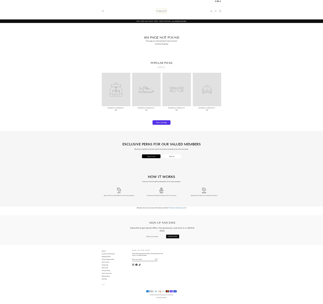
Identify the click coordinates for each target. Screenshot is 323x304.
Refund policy (106, 276)
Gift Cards (105, 268)
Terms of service (107, 273)
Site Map (104, 279)
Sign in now (151, 156)
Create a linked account (178, 208)
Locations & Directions (108, 254)
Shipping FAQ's (106, 256)
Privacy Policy (106, 270)
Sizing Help (105, 265)
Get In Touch (105, 262)
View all (161, 67)
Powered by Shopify (161, 297)
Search (104, 251)
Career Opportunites (108, 259)
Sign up (171, 156)
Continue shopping (161, 44)
